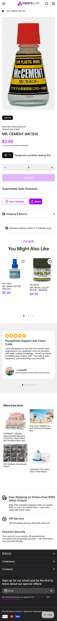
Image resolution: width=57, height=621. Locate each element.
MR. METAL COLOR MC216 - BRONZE (39, 288)
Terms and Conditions (11, 599)
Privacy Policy (40, 597)
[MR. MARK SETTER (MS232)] (14, 269)
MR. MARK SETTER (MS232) (11, 287)
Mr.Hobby (15, 129)
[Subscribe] (51, 591)
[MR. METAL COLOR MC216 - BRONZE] (42, 269)
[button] (42, 201)
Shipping (5, 145)
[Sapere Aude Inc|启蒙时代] (28, 4)
